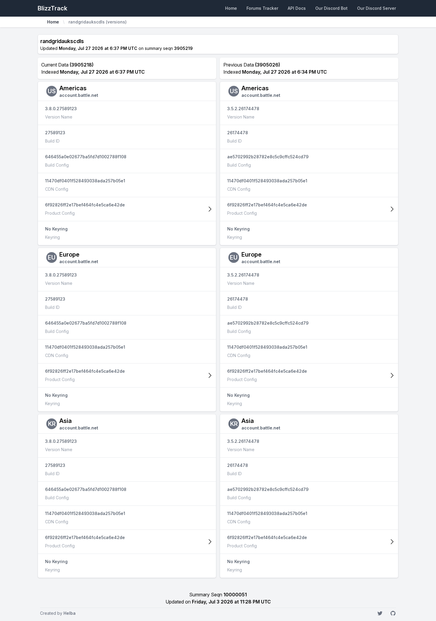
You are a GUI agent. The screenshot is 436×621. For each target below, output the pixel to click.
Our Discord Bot (331, 8)
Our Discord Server (376, 8)
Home (231, 8)
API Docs (297, 8)
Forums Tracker (262, 8)
